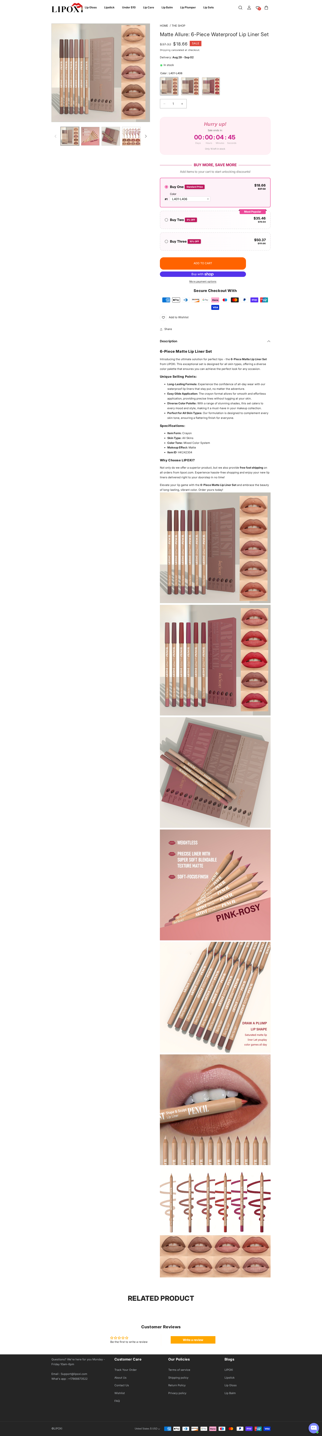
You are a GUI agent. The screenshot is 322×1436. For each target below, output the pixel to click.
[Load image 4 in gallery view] (111, 136)
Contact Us (121, 1385)
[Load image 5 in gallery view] (131, 136)
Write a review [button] (193, 1340)
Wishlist (119, 1393)
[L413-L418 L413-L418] (211, 86)
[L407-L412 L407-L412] (190, 86)
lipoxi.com (186, 472)
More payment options (203, 281)
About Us (120, 1377)
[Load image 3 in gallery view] (90, 136)
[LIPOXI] (67, 7)
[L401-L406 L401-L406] (169, 86)
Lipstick (230, 1377)
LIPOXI (229, 1370)
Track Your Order (125, 1370)
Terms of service (179, 1370)
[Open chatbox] (314, 1428)
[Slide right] (146, 136)
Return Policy (177, 1385)
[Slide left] (55, 136)
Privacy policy (177, 1393)
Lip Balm (230, 1393)
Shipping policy (178, 1377)
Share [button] (168, 329)
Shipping (165, 50)
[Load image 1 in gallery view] (70, 136)
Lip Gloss (231, 1385)
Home (164, 25)
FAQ (117, 1401)
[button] (240, 7)
